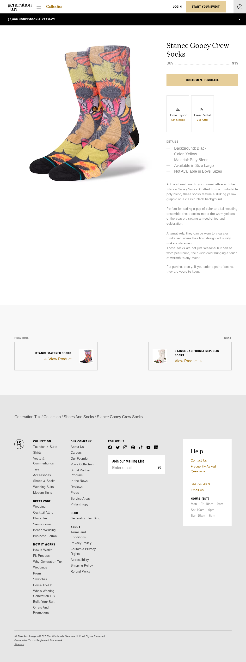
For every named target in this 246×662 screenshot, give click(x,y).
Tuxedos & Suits (45, 447)
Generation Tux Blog (85, 518)
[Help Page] (240, 6)
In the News (79, 481)
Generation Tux (27, 417)
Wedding (39, 506)
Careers (76, 452)
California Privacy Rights (83, 551)
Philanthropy (79, 504)
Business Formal (45, 536)
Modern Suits (42, 492)
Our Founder (79, 458)
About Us (77, 447)
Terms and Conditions (78, 534)
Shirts (37, 452)
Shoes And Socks (79, 417)
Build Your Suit (44, 601)
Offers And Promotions (41, 610)
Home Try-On (42, 585)
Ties (36, 469)
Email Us (197, 490)
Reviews (77, 487)
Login (177, 6)
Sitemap (19, 644)
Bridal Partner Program (80, 473)
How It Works (42, 550)
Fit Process (41, 555)
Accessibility (80, 560)
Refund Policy (81, 571)
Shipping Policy (82, 565)
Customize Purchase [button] (202, 80)
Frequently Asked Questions (203, 469)
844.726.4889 (200, 484)
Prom (37, 573)
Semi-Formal (42, 524)
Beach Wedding (44, 530)
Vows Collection (82, 464)
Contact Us (199, 460)
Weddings (40, 567)
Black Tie (40, 518)
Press (75, 492)
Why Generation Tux (48, 561)
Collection (54, 7)
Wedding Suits (43, 487)
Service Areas (81, 498)
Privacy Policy (81, 543)
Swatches (40, 579)
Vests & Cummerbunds (43, 461)
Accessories (42, 475)
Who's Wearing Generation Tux (44, 593)
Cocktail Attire (43, 512)
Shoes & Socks (44, 481)
